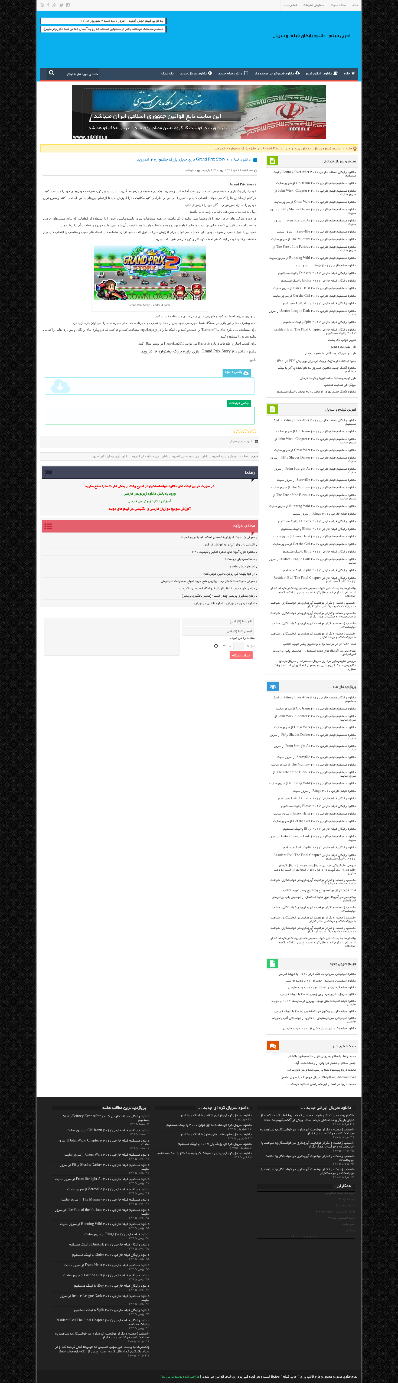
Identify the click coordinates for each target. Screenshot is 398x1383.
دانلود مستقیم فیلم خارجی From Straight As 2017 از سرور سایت (102, 1179)
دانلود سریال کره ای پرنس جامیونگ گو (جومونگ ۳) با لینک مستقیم (205, 1154)
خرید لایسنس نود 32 (341, 1218)
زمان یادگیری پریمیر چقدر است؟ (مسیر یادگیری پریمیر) (218, 596)
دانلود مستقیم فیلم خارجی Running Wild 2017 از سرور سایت (312, 258)
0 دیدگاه (190, 170)
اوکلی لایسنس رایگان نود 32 (335, 1212)
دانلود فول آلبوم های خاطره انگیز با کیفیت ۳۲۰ (223, 552)
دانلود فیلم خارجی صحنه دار (274, 74)
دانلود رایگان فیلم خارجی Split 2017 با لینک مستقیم (319, 322)
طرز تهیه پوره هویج (343, 347)
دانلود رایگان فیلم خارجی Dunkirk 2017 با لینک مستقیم (317, 273)
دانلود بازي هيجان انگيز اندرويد (109, 456)
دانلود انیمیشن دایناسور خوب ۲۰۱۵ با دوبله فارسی (321, 981)
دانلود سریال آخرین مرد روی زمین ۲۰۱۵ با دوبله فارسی (318, 994)
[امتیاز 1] (235, 431)
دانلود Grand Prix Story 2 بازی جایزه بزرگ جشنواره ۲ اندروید (193, 351)
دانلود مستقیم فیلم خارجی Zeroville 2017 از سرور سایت (316, 232)
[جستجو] (51, 73)
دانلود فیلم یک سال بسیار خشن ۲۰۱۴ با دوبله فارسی (319, 1028)
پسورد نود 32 (345, 1205)
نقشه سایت (338, 5)
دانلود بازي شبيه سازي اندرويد (189, 456)
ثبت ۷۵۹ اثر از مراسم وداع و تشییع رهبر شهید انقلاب (319, 644)
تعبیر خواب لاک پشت (342, 340)
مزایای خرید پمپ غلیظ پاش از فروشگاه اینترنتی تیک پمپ (217, 588)
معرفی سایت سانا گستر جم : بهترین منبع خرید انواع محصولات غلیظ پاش (208, 581)
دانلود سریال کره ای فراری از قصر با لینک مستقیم (216, 1116)
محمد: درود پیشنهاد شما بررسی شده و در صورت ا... (321, 1070)
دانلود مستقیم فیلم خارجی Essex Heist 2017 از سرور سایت (314, 288)
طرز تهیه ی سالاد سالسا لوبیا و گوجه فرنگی (328, 378)
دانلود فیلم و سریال (327, 149)
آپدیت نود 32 (346, 1199)
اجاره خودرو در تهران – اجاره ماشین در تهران (224, 603)
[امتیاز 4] (249, 431)
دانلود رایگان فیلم (319, 74)
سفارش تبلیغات (314, 5)
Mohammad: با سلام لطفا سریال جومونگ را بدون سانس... (317, 1077)
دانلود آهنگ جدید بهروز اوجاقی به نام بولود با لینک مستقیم (316, 392)
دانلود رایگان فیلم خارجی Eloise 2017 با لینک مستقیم (318, 281)
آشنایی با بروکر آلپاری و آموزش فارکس (229, 545)
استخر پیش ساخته (242, 566)
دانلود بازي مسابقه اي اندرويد (150, 456)
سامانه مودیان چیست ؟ (240, 559)
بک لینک (167, 74)
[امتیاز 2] (240, 431)
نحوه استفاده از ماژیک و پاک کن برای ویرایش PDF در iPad (316, 361)
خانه (355, 5)
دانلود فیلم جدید (230, 74)
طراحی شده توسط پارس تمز (180, 1377)
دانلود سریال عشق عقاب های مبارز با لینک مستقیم (216, 1135)
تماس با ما (290, 5)
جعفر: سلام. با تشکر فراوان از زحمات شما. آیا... (324, 1063)
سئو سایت (348, 1224)
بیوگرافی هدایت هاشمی (340, 385)
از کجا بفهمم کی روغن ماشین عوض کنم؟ (229, 574)
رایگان (350, 1230)
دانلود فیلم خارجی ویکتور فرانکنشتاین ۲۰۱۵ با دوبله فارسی (315, 1011)
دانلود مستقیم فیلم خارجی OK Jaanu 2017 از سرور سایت (316, 183)
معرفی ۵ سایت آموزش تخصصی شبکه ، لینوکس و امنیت (218, 537)
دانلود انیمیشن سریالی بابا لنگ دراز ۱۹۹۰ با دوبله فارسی (317, 974)
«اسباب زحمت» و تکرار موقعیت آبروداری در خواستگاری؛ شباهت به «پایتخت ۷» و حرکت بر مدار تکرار (313, 604)
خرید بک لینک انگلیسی (340, 1193)
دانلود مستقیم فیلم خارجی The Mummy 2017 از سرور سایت (313, 239)
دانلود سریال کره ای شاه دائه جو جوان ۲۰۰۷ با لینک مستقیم (209, 1125)
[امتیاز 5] (254, 431)
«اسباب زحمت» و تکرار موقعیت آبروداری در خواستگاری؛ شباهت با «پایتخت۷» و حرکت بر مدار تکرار (313, 615)
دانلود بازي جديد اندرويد (226, 456)
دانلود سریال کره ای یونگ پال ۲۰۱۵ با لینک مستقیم (215, 1144)
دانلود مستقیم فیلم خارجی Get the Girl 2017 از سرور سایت (314, 296)
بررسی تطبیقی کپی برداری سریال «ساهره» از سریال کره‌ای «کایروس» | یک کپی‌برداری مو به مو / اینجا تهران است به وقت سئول (315, 665)
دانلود (252, 360)
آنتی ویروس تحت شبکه (306, 1236)
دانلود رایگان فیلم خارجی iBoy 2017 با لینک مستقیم (319, 303)
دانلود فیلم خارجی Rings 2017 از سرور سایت (324, 265)
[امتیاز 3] (245, 431)
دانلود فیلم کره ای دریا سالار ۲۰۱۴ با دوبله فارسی (322, 987)
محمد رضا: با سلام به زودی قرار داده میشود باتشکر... (320, 1056)
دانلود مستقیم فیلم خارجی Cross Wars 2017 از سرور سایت (315, 202)
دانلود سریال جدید (193, 74)
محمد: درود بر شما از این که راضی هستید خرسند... (321, 1084)
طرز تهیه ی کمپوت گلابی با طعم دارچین (330, 353)
